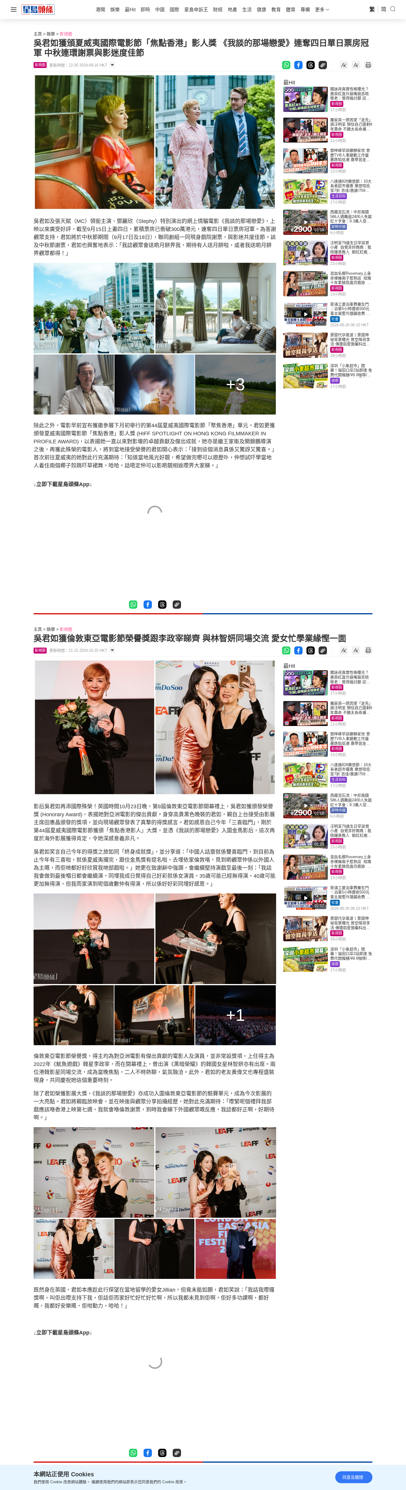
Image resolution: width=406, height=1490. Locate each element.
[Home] (38, 9)
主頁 (38, 33)
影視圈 (66, 33)
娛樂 (51, 33)
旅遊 (335, 380)
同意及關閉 (352, 1477)
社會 (335, 319)
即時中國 (338, 227)
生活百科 (338, 196)
